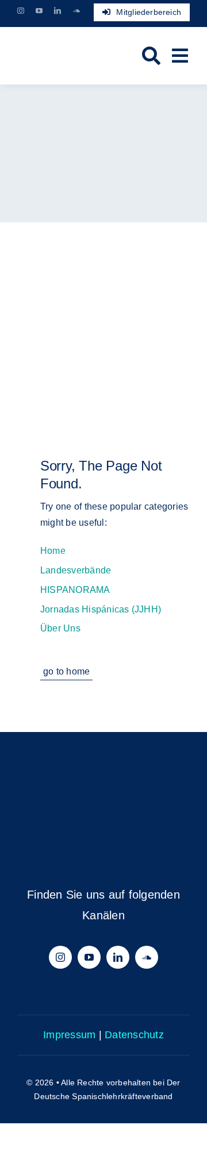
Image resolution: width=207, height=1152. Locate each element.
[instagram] (20, 10)
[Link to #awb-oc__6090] (180, 56)
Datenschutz (134, 1035)
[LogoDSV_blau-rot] (58, 43)
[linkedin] (57, 10)
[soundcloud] (76, 10)
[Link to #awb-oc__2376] (151, 56)
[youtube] (39, 10)
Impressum (69, 1035)
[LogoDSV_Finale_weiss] (103, 782)
